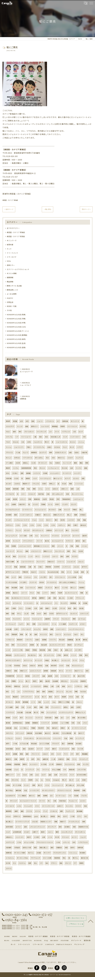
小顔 (52, 686)
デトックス (63, 775)
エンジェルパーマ (57, 541)
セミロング (31, 494)
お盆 (25, 790)
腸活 (81, 463)
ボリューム (60, 691)
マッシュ (8, 447)
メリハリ (26, 619)
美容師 (64, 697)
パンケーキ (33, 582)
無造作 (8, 468)
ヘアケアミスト (83, 842)
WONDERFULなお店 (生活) (16, 343)
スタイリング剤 (18, 650)
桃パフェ (31, 853)
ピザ (72, 754)
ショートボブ (45, 426)
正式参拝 (56, 567)
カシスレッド (66, 660)
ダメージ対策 (47, 858)
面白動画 (79, 811)
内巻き (49, 447)
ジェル (16, 769)
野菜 (13, 645)
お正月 (51, 613)
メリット (60, 546)
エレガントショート (71, 593)
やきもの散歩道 (66, 733)
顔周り (48, 608)
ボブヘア (67, 478)
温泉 (7, 608)
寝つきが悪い (82, 718)
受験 (55, 821)
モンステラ (64, 603)
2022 (53, 458)
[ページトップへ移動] (90, 921)
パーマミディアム (39, 447)
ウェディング (70, 811)
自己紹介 (31, 749)
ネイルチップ (83, 759)
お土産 (55, 608)
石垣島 (85, 603)
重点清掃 (14, 587)
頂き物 (62, 520)
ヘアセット (9, 738)
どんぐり (73, 504)
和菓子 (53, 593)
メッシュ (81, 442)
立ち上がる (15, 780)
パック (72, 775)
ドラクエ (29, 811)
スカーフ (55, 556)
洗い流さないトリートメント (20, 598)
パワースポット (29, 432)
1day (54, 702)
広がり (65, 816)
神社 (20, 432)
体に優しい (55, 660)
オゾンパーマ (11, 240)
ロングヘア (43, 452)
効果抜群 (53, 671)
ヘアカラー (9, 530)
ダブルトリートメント (64, 790)
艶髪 (26, 426)
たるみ (25, 775)
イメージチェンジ (45, 478)
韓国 (21, 754)
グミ (38, 769)
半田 (38, 593)
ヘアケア (79, 447)
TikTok (48, 780)
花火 (47, 458)
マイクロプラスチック (13, 510)
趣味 (41, 681)
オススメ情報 (11, 273)
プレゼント (48, 587)
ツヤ (41, 863)
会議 (46, 665)
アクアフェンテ (35, 858)
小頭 (57, 686)
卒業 (42, 712)
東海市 (8, 421)
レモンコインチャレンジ (37, 827)
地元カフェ (61, 458)
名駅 (41, 608)
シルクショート (78, 499)
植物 (20, 577)
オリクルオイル (80, 832)
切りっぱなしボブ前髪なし (67, 582)
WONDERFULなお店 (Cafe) (16, 327)
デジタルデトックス (59, 853)
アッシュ (81, 582)
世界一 (8, 743)
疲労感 (8, 723)
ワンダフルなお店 (11, 582)
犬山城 (76, 572)
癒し (81, 510)
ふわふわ (76, 567)
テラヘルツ (65, 837)
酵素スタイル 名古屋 (14, 286)
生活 (65, 738)
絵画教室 (70, 640)
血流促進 (55, 723)
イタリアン (28, 640)
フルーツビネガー (43, 624)
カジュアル (37, 629)
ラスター (18, 738)
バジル (47, 785)
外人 (82, 634)
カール (50, 504)
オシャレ (20, 551)
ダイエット (9, 702)
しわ (77, 780)
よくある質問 (11, 294)
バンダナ (65, 504)
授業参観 (70, 743)
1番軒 (16, 811)
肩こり (28, 681)
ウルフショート (37, 619)
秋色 (67, 494)
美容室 (15, 421)
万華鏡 (43, 504)
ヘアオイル (78, 686)
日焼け (84, 780)
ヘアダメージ (10, 640)
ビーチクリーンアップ (22, 821)
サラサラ (74, 556)
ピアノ (79, 816)
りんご (8, 603)
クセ (35, 577)
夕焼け (56, 650)
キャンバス (43, 634)
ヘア (16, 437)
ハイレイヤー (57, 738)
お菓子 (75, 525)
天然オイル (16, 816)
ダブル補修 (9, 707)
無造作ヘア (26, 484)
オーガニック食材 (19, 853)
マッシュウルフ (22, 645)
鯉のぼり (55, 728)
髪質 (29, 863)
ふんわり (70, 458)
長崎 (17, 707)
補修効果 (18, 790)
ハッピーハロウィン (26, 515)
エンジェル (67, 634)
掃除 (83, 821)
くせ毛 (58, 842)
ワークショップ (10, 624)
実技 (35, 468)
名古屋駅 (55, 681)
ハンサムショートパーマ (21, 520)
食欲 (52, 847)
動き (84, 541)
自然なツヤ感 (27, 847)
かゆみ (71, 697)
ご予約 (59, 655)
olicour (8, 816)
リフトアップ (45, 723)
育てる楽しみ (70, 785)
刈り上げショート (38, 530)
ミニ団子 (36, 837)
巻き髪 (81, 608)
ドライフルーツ (60, 577)
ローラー (74, 837)
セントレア (16, 541)
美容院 (30, 780)
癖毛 (75, 608)
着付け (54, 749)
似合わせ (55, 489)
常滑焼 (35, 650)
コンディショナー (19, 655)
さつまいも (53, 811)
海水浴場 (44, 645)
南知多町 (20, 640)
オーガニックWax (22, 858)
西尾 (34, 489)
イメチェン (27, 577)
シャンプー (77, 473)
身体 (38, 691)
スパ (67, 718)
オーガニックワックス (43, 738)
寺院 (32, 613)
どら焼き (28, 608)
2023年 (81, 551)
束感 (35, 847)
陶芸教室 (73, 603)
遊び (63, 743)
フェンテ (83, 837)
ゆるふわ (15, 442)
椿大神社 (56, 733)
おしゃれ (69, 691)
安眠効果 (29, 733)
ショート (40, 421)
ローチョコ (81, 619)
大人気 (33, 463)
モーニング (38, 660)
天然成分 (82, 515)
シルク (35, 478)
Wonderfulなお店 (53, 572)
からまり (27, 832)
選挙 (67, 556)
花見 (73, 723)
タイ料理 (43, 764)
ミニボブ (35, 504)
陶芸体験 (42, 650)
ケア (75, 863)
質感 (53, 546)
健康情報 (10, 277)
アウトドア (55, 743)
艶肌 (7, 780)
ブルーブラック (59, 551)
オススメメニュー (77, 665)
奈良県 (32, 645)
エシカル (76, 478)
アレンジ (18, 530)
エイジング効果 (44, 743)
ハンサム (15, 468)
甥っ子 (64, 780)
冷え (85, 816)
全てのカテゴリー (13, 228)
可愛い (29, 447)
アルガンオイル (29, 738)
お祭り (16, 629)
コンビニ (82, 801)
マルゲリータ (73, 624)
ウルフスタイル (69, 764)
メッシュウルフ (51, 712)
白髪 (70, 452)
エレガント (73, 613)
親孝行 (25, 764)
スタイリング (84, 613)
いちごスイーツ (36, 551)
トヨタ (29, 707)
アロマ (8, 442)
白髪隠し (51, 691)
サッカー (26, 785)
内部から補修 (10, 562)
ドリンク (8, 567)
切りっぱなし (39, 458)
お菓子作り (22, 504)
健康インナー (10, 775)
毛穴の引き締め (81, 775)
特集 (76, 691)
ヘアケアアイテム (28, 691)
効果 (21, 587)
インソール (22, 556)
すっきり (8, 520)
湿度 (22, 473)
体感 (74, 827)
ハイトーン (60, 562)
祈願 (84, 790)
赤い (49, 801)
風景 (27, 754)
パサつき (62, 608)
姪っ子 (71, 780)
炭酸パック (23, 671)
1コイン (50, 832)
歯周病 (50, 676)
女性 (21, 421)
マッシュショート (40, 510)
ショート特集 (64, 723)
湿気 (25, 827)
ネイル (74, 759)
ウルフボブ (75, 530)
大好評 (78, 707)
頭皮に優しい (44, 847)
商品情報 (10, 281)
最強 (85, 468)
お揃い (40, 567)
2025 (56, 676)
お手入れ (17, 458)
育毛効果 (34, 743)
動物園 (28, 473)
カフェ (40, 489)
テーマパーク (67, 473)
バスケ (15, 718)
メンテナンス (66, 567)
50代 (73, 842)
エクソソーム (28, 660)
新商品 (46, 686)
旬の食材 (82, 853)
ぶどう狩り (78, 650)
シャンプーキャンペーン (76, 629)
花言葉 (76, 796)
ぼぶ (62, 718)
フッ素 (53, 759)
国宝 (82, 572)
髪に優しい (44, 816)
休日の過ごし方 (55, 437)
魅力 (40, 437)
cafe (77, 489)
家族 (73, 749)
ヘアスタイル (50, 421)
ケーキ (75, 660)
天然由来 (17, 847)
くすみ (19, 842)
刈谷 (7, 634)
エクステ (25, 686)
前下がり (84, 567)
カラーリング (59, 530)
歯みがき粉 (81, 676)
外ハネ (72, 447)
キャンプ (67, 510)
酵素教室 (55, 426)
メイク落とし (24, 728)
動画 (56, 718)
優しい (69, 515)
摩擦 (74, 619)
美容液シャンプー (46, 821)
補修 (61, 811)
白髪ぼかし (9, 837)
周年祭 (66, 655)
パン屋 (18, 452)
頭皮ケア (63, 821)
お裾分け (38, 515)
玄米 (7, 645)
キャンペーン (45, 536)
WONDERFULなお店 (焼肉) (16, 339)
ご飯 (35, 437)
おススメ (72, 442)
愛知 (60, 827)
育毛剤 (52, 499)
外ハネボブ (52, 510)
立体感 (45, 473)
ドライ (37, 806)
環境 (21, 634)
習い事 (78, 640)
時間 (34, 624)
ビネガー (82, 624)
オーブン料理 (17, 785)
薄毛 (59, 816)
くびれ (18, 525)
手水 (74, 551)
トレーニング (67, 463)
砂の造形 (78, 743)
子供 (84, 437)
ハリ (13, 691)
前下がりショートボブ (13, 572)
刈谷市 (45, 499)
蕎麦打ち (8, 759)
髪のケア (81, 733)
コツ (50, 432)
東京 (45, 613)
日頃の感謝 (9, 749)
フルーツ (58, 634)
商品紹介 (15, 697)
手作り (57, 504)
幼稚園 (15, 754)
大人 (36, 536)
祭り (51, 577)
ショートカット (30, 587)
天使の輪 (8, 478)
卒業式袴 (25, 572)
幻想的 (8, 785)
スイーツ (24, 593)
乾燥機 (14, 546)
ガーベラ (42, 801)
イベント (73, 655)
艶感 (75, 463)
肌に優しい (9, 821)
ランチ (65, 437)
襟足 (62, 572)
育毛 (64, 858)
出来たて (60, 806)
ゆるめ (64, 484)
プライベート (35, 754)
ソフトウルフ (10, 712)
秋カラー (49, 520)
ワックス (78, 468)
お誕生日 (61, 759)
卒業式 (75, 510)
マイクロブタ (10, 494)
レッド (30, 556)
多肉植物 (8, 515)
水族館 (14, 504)
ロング (81, 432)
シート (33, 702)
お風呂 (47, 660)
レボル (19, 806)
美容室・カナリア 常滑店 (16, 236)
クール (54, 624)
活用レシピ (68, 650)
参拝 (58, 499)
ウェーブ (25, 452)
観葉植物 (8, 811)
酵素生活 (17, 686)
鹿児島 (34, 598)
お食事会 (81, 587)
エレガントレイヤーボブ (57, 645)
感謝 (68, 759)
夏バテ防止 (9, 790)
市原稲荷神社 (66, 499)
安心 (35, 863)
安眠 (73, 718)
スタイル (8, 868)
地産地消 (80, 847)
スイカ (48, 489)
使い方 (36, 712)
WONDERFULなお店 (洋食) (16, 318)
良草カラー (11, 265)
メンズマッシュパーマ (66, 712)
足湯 (55, 775)
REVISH (41, 582)
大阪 (80, 577)
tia (42, 780)
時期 (41, 707)
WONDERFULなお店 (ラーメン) (18, 331)
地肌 (39, 702)
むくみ (37, 697)
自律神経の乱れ (18, 723)
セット (23, 780)
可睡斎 (33, 728)
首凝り (35, 681)
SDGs (9, 261)
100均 (29, 442)
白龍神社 (47, 619)
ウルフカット (66, 619)
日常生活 (10, 302)
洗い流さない (32, 655)
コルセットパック (35, 671)
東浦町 (27, 650)
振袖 (15, 671)
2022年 (18, 463)
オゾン (38, 556)
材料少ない (64, 681)
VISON (8, 619)
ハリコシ (84, 546)
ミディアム (9, 437)
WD (40, 655)
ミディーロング (26, 629)
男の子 (8, 754)
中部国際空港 (10, 676)
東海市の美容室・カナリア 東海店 (16, 193)
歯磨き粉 (45, 759)
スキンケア (36, 676)
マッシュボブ (28, 806)
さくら (69, 572)
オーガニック (42, 463)
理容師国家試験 (26, 468)
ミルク (8, 832)
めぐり (57, 697)
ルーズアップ (66, 536)
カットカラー (34, 764)
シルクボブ (71, 520)
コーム (21, 681)
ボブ (58, 421)
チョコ (34, 520)
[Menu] (91, 3)
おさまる (57, 447)
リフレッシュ (73, 853)
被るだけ (47, 733)
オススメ (42, 468)
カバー (70, 686)
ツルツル (42, 572)
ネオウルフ (9, 525)
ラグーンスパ (20, 733)
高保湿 (53, 816)
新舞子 (63, 728)
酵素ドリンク (48, 551)
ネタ (64, 769)
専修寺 (45, 629)
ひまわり (45, 754)
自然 (32, 759)
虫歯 (43, 676)
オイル (61, 671)
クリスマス (55, 536)
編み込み (83, 525)
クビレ (21, 608)
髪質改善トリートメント (41, 546)
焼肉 (24, 749)
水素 (43, 837)
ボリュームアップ (11, 536)
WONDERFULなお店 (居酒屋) (17, 335)
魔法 (15, 515)
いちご (85, 723)
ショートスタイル (61, 442)
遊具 (54, 598)
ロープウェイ (79, 645)
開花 (35, 707)
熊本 (86, 655)
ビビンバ (20, 676)
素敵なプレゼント (58, 515)
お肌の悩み (62, 801)
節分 (62, 556)
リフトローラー (66, 676)
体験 (15, 759)
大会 (22, 442)
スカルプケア (10, 426)
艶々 (67, 530)
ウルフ (65, 447)
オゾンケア (47, 853)
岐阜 (14, 432)
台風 (60, 510)
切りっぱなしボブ (57, 494)
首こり (44, 697)
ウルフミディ (17, 619)
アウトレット (80, 598)
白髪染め (49, 530)
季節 (33, 785)
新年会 (40, 665)
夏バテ (40, 785)
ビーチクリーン (27, 510)
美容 (78, 764)
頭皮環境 (57, 858)
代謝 (71, 546)
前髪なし (25, 463)
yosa (37, 775)
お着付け (8, 671)
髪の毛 (47, 541)
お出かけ (10, 298)
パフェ (82, 660)
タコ (14, 863)
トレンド (20, 426)
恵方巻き (8, 686)
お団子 (44, 484)
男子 (21, 718)
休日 (46, 437)
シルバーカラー (61, 629)
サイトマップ (79, 944)
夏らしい (73, 587)
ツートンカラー (29, 603)
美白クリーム (79, 671)
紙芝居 (27, 676)
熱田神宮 (77, 790)
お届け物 (84, 452)
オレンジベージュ (77, 494)
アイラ (66, 754)
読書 (77, 546)
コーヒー (18, 827)
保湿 (86, 686)
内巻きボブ (51, 562)
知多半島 (41, 494)
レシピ (8, 650)
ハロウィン (61, 525)
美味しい (52, 484)
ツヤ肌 (15, 743)
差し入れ (62, 598)
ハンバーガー (20, 837)
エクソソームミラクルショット (18, 269)
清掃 (26, 551)
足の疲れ (67, 827)
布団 (7, 546)
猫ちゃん (32, 796)
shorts (8, 697)
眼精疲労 (35, 723)
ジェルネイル (38, 442)
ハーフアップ (30, 769)
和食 (81, 593)
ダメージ (68, 863)
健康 (75, 515)
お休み (25, 665)
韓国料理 (37, 499)
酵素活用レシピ (12, 290)
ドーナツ (69, 671)
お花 (52, 754)
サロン (8, 432)
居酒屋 (44, 640)
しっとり (46, 702)
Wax (51, 463)
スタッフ (22, 499)
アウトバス (9, 452)
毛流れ (77, 452)
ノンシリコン (79, 484)
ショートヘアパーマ (27, 562)
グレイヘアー (41, 562)
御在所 (70, 645)
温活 (50, 775)
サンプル (85, 764)
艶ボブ (57, 587)
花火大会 (64, 468)
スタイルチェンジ (46, 603)
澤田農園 (84, 754)
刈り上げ (27, 530)
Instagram (56, 780)
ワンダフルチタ (64, 749)
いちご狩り (43, 577)
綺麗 (84, 520)
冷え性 (57, 837)
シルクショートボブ (25, 546)
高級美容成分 (27, 816)
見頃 (47, 707)
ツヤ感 (72, 816)
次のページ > (86, 209)
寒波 (14, 556)
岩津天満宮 (9, 827)
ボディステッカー (26, 697)
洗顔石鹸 (8, 728)
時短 (71, 738)
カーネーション (61, 796)
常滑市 (62, 426)
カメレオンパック (66, 832)
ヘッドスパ (46, 556)
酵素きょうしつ (80, 712)
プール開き (9, 463)
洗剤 (83, 478)
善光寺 (85, 536)
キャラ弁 (80, 749)
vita (37, 780)
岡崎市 (22, 759)
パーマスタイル (51, 582)
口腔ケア (35, 832)
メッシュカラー (55, 473)
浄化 (38, 759)
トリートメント (12, 253)
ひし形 (26, 613)
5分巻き (57, 463)
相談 (61, 863)
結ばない (15, 593)
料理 (67, 665)
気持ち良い (48, 718)
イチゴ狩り (23, 582)
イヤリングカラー (28, 541)
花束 (78, 520)
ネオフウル (9, 733)
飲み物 (18, 702)
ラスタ (59, 754)
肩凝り (43, 832)
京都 (7, 577)
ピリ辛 (51, 764)
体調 (66, 847)
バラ (70, 796)
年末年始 (17, 665)
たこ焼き (70, 598)
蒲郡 (22, 489)
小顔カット (64, 489)
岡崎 (7, 613)
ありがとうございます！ (13, 660)
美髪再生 (83, 681)
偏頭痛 (27, 723)
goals (36, 816)
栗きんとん (47, 515)
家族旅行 (59, 764)
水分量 (39, 853)
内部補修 (8, 847)
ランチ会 (65, 587)
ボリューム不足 (29, 842)
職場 (57, 832)
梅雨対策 (71, 769)
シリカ (50, 837)
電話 (22, 811)
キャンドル (69, 806)
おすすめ (82, 426)
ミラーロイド (11, 257)
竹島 (28, 489)
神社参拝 (53, 665)
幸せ (28, 624)
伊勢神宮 (48, 567)
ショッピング (71, 562)
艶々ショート (58, 478)
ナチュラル (36, 484)
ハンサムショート (53, 468)
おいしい (8, 458)
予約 (48, 728)
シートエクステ (36, 686)
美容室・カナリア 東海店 (10, 200)
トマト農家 (62, 624)
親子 (77, 754)
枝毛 (7, 691)
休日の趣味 (38, 733)
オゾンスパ (13, 801)
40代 (27, 421)
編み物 (48, 681)
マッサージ (39, 718)
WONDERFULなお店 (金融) (16, 347)
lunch (39, 613)
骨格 (63, 686)
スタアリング (10, 842)
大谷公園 (20, 712)
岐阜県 (8, 541)
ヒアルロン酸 (24, 743)
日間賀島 (8, 764)
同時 (68, 551)
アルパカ (84, 796)
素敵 (7, 587)
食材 (43, 691)
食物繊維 (25, 702)
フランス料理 (72, 577)
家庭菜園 (17, 764)
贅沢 (56, 520)
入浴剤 (8, 499)
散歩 (69, 525)
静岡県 (8, 718)
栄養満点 (59, 847)
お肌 (54, 801)
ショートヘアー (19, 447)
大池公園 (8, 629)
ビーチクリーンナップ (79, 728)
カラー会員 (23, 536)
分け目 (8, 863)
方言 (22, 707)
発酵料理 (8, 853)
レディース (66, 842)
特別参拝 (41, 728)
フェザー (21, 624)
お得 (31, 536)
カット (9, 249)
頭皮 (70, 484)
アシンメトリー (56, 707)
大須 (35, 608)
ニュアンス (79, 458)
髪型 (33, 421)
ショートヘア (10, 551)
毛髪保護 (8, 769)
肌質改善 (22, 567)
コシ (18, 691)
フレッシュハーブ (57, 785)
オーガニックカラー (48, 790)
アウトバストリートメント (45, 842)
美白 (15, 728)
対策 (31, 775)
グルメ (32, 593)
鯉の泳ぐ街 (84, 858)
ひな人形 (35, 821)
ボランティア (52, 827)
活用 (72, 707)
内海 (48, 494)
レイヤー (45, 593)
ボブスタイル (17, 603)
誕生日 (78, 541)
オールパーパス (49, 655)
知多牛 (29, 837)
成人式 (8, 556)
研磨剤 (14, 681)
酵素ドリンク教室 (64, 702)
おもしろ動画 (56, 769)
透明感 (8, 593)
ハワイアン (52, 640)
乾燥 (69, 608)
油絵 (35, 634)
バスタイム (22, 863)
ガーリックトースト (48, 806)
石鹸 (29, 567)
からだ (61, 665)
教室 (15, 567)
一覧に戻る (47, 209)
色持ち (73, 847)
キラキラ (78, 806)
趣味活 (85, 640)
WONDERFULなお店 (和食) (16, 314)
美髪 (7, 598)
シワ (18, 775)
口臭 (7, 681)
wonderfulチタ (10, 796)
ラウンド (56, 619)
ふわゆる (17, 484)
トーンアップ (80, 738)
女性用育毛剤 (17, 832)
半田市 (60, 593)
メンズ (14, 577)
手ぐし (19, 613)
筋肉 (50, 697)
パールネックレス (74, 821)
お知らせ (32, 665)
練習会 (40, 587)
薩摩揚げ (42, 598)
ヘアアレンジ (66, 432)
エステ (44, 775)
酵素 (86, 463)
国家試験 (15, 489)
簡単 (50, 452)
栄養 (49, 650)
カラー (23, 494)
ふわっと (81, 562)
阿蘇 (80, 655)
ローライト (76, 536)
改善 (13, 613)
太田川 (37, 640)
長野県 (45, 796)
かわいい (79, 702)
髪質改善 (10, 244)
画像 (39, 796)
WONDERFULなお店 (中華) (16, 323)
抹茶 (87, 671)
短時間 (46, 671)
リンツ (41, 520)
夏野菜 (28, 478)
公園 (49, 598)
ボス (7, 504)
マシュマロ (74, 681)
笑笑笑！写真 (11, 306)
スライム (37, 811)
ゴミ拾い (15, 473)
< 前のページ (8, 209)
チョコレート (73, 801)
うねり (76, 634)
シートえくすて (34, 790)
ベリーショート (26, 437)
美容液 (15, 499)
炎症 (77, 697)
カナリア (39, 749)
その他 (9, 310)
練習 (51, 629)
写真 (85, 806)
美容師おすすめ (83, 827)
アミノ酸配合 (22, 796)
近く (51, 796)
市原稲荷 (14, 634)
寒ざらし (75, 858)
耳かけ (47, 442)
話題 (72, 489)
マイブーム (45, 769)
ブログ (47, 749)
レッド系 (8, 665)
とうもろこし (10, 858)
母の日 (18, 749)
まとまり (8, 484)
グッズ (45, 811)
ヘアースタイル (27, 458)
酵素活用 (8, 655)
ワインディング (41, 432)
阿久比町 (62, 640)
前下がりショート (62, 613)
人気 (74, 432)
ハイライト (36, 473)
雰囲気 (81, 863)
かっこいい (29, 718)
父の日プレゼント (60, 452)
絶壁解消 (34, 452)
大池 (78, 723)
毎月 (51, 634)
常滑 (29, 499)
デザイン (54, 863)
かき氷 (16, 478)
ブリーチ (39, 541)
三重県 (14, 608)
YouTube (83, 691)
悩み (47, 863)
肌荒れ (66, 707)
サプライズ (69, 541)
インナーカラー (75, 437)
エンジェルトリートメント (28, 801)
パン (56, 603)
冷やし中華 (80, 785)
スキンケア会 (81, 769)
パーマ (57, 432)
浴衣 (71, 468)
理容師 (8, 489)
